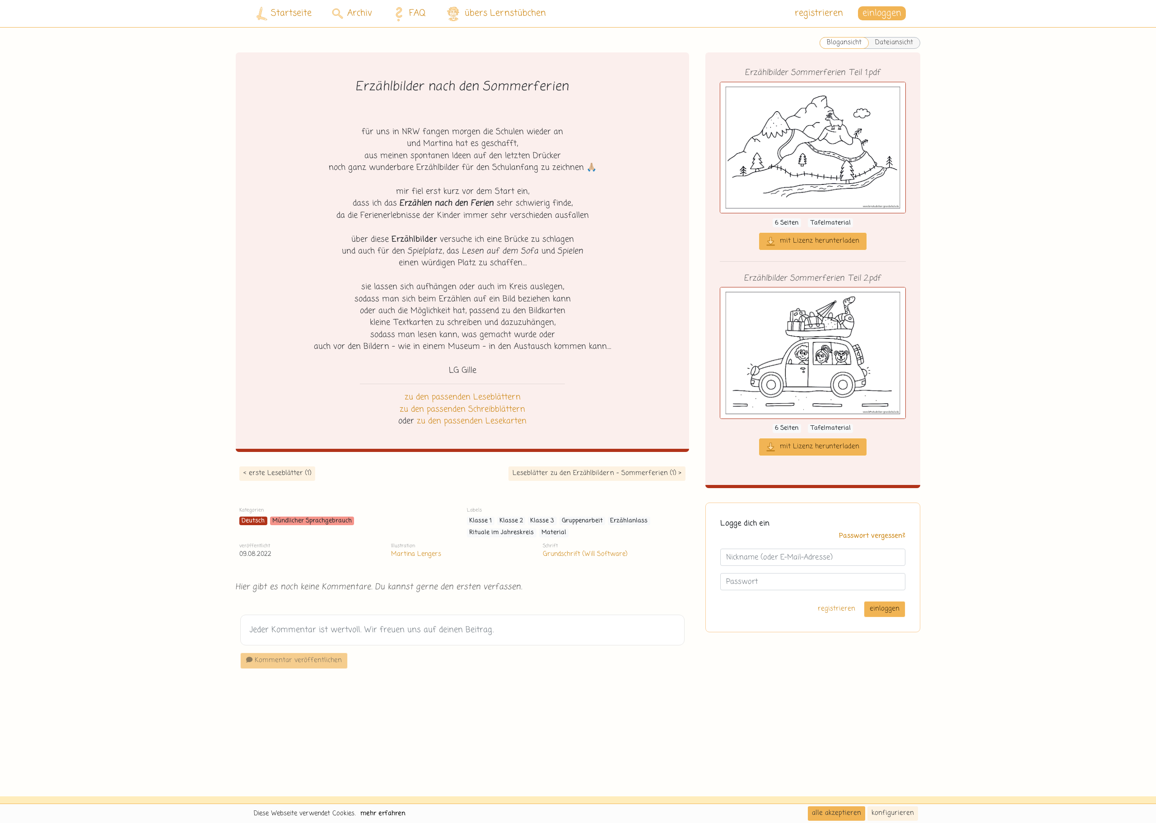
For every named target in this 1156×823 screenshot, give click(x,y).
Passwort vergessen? (872, 535)
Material (553, 532)
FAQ (417, 13)
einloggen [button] (881, 13)
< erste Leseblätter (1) (277, 473)
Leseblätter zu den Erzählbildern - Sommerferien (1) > (597, 473)
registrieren (819, 13)
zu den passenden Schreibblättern (462, 409)
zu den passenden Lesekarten (472, 421)
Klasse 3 (542, 521)
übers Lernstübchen (505, 13)
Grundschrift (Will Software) (585, 554)
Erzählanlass (629, 521)
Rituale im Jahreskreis (501, 532)
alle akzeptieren (836, 813)
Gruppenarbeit (582, 521)
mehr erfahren (383, 813)
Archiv (359, 13)
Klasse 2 (511, 521)
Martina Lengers (416, 554)
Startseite (291, 13)
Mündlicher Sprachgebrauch (312, 521)
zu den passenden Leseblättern (463, 397)
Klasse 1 (480, 521)
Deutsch (253, 521)
